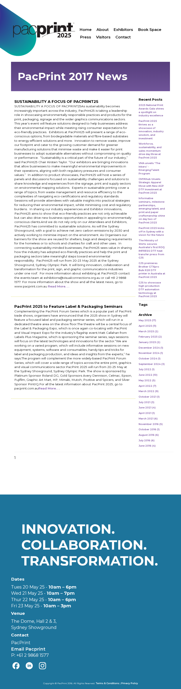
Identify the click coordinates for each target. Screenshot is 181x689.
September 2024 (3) (152, 364)
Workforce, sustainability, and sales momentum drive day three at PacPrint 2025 (150, 150)
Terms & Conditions (107, 683)
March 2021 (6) (148, 418)
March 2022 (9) (148, 391)
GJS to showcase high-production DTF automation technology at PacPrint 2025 (150, 289)
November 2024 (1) (151, 353)
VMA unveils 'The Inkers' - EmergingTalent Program (149, 168)
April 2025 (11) (147, 325)
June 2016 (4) (147, 445)
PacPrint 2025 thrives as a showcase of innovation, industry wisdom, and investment (151, 129)
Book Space (149, 29)
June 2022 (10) (148, 374)
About (102, 29)
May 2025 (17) (147, 320)
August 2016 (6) (149, 434)
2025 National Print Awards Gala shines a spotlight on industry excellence (151, 110)
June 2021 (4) (147, 407)
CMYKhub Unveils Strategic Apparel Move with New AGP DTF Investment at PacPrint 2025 (151, 185)
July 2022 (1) (147, 369)
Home (85, 29)
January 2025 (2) (149, 342)
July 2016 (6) (147, 440)
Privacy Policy (129, 683)
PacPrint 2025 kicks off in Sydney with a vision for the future (151, 231)
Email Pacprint (28, 649)
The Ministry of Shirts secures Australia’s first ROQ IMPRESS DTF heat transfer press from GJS (152, 249)
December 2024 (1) (151, 347)
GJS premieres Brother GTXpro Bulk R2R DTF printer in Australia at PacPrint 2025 (152, 270)
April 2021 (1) (147, 413)
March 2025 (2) (148, 331)
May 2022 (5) (147, 380)
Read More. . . (58, 286)
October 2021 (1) (149, 396)
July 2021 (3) (146, 402)
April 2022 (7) (147, 385)
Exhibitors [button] (123, 29)
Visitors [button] (103, 37)
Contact (123, 37)
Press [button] (85, 37)
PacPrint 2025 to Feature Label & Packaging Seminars (68, 306)
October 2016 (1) (149, 429)
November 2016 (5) (151, 424)
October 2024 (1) (149, 358)
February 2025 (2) (150, 336)
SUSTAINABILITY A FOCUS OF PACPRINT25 (56, 101)
